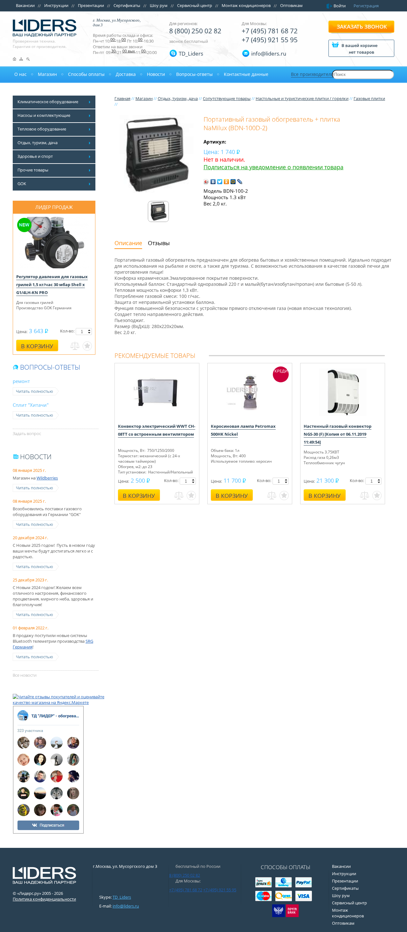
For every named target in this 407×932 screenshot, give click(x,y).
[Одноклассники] (226, 182)
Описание (128, 243)
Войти (340, 6)
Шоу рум (159, 5)
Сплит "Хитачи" (31, 405)
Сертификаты (127, 5)
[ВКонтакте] (213, 182)
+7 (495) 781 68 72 (270, 30)
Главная (122, 98)
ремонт (21, 381)
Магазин (144, 98)
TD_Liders (191, 53)
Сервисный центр (194, 5)
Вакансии (25, 5)
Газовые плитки (369, 98)
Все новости (25, 675)
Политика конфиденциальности (44, 899)
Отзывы (159, 243)
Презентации (91, 5)
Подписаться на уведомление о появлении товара (273, 167)
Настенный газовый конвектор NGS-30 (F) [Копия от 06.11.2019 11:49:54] (337, 434)
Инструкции (56, 5)
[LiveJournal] (240, 182)
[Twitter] (220, 182)
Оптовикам (291, 5)
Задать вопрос (27, 433)
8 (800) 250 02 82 (195, 30)
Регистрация (366, 6)
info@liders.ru (126, 906)
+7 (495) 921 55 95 (270, 39)
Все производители (312, 74)
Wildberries (47, 478)
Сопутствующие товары (227, 98)
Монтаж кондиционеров (246, 5)
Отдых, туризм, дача (178, 98)
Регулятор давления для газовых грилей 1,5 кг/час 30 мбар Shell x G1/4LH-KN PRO (52, 284)
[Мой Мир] (233, 182)
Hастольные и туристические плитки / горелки (302, 98)
